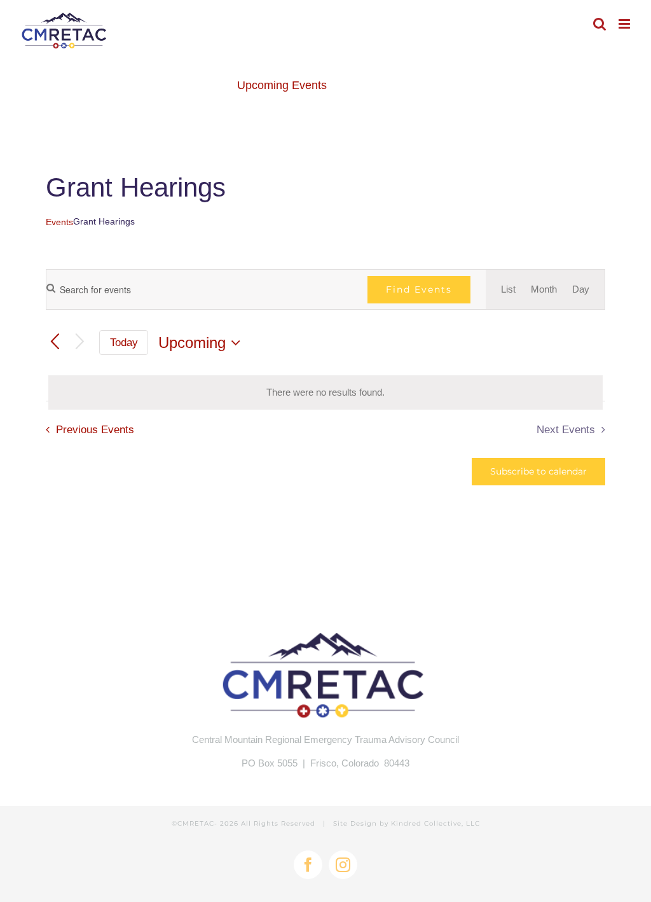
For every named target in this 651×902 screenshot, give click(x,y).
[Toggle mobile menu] (625, 24)
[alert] (325, 392)
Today (124, 343)
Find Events (419, 289)
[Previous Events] (55, 342)
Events (59, 222)
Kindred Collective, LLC (435, 823)
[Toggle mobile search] (599, 24)
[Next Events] (80, 342)
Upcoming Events (282, 85)
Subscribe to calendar (538, 471)
